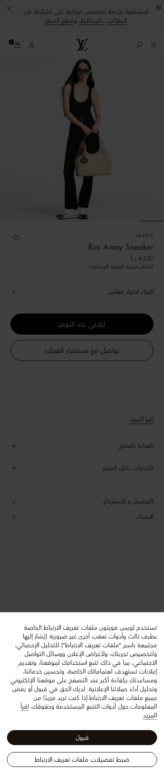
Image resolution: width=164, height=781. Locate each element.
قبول (82, 738)
